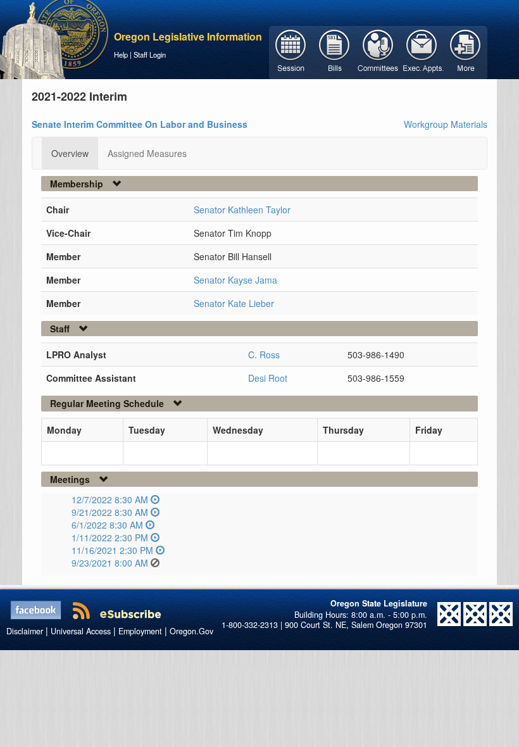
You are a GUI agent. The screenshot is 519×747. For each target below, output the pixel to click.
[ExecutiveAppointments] (422, 51)
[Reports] (465, 51)
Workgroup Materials (445, 124)
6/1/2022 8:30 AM (107, 524)
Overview (70, 153)
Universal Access (81, 631)
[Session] (291, 51)
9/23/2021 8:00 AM (110, 562)
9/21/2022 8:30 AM (110, 512)
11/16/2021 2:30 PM (112, 550)
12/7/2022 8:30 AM (110, 499)
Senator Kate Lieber (234, 303)
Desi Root (267, 378)
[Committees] (378, 51)
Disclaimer (24, 631)
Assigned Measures (147, 153)
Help (121, 54)
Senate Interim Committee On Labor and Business (139, 124)
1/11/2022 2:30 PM (110, 537)
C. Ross (264, 354)
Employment (140, 631)
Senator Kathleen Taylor (242, 209)
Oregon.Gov (191, 631)
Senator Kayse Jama (235, 279)
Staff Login (150, 54)
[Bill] (334, 51)
